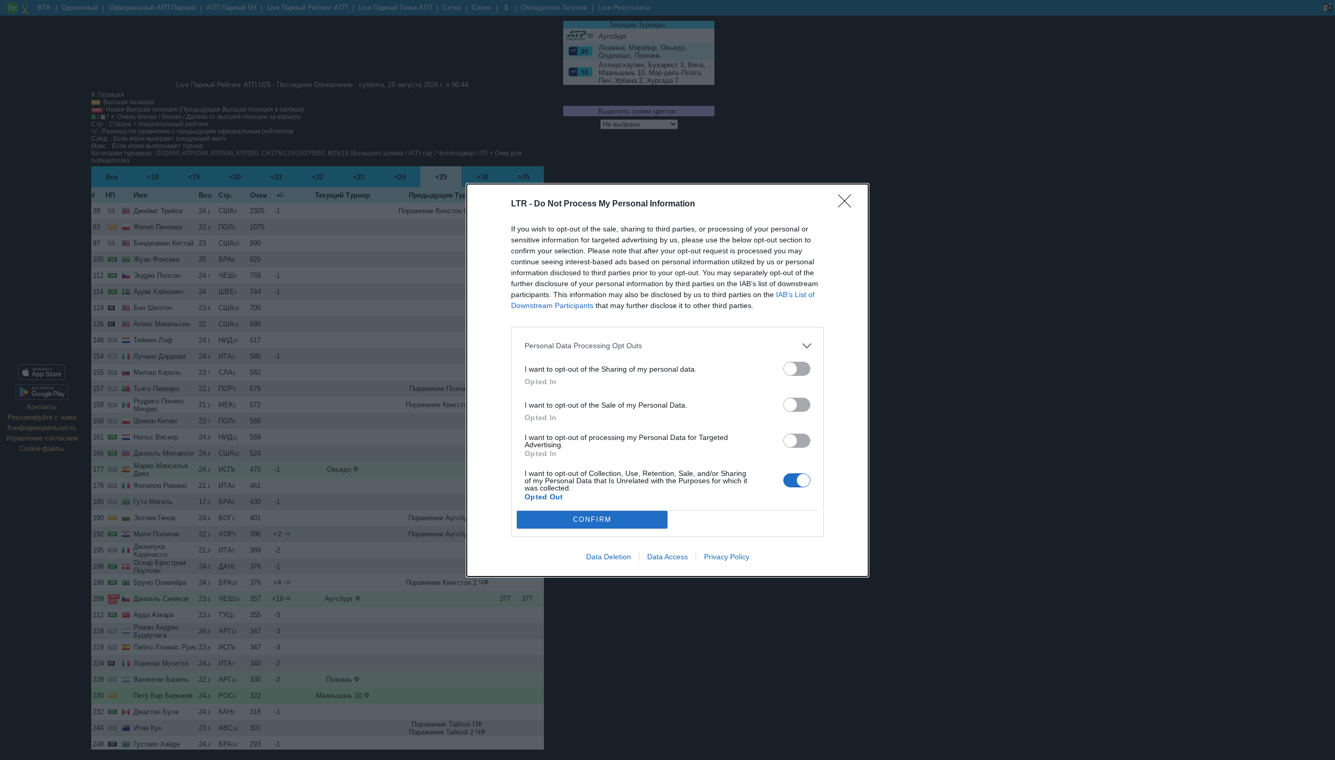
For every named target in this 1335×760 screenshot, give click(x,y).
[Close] (848, 204)
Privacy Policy (726, 557)
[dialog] (667, 380)
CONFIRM (592, 519)
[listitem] (667, 345)
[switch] (796, 369)
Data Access (667, 557)
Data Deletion (608, 557)
